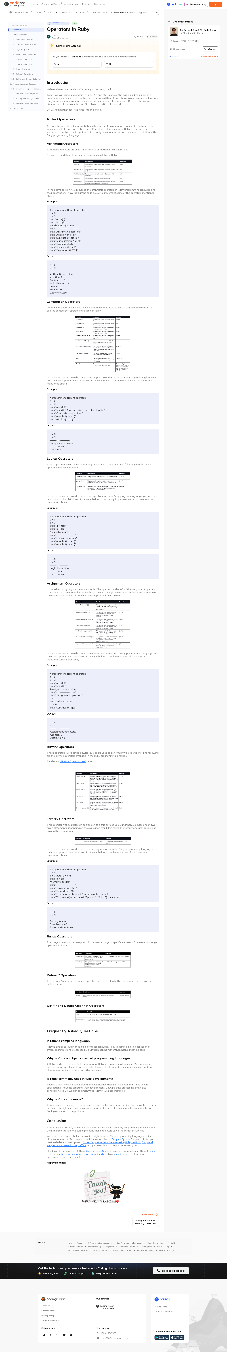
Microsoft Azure (100, 1250)
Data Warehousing (145, 1250)
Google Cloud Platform (122, 1250)
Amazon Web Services (78, 1250)
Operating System (127, 1246)
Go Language (146, 1246)
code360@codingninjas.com (115, 1338)
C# (158, 1246)
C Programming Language (99, 1243)
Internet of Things (166, 1250)
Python (80, 1243)
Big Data (110, 1246)
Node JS (171, 1243)
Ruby (167, 1246)
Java (70, 1243)
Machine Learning (75, 1246)
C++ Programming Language (129, 1243)
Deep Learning (94, 1246)
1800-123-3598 (108, 1333)
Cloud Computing (155, 1243)
